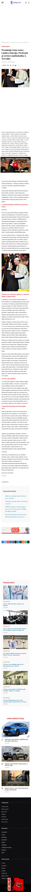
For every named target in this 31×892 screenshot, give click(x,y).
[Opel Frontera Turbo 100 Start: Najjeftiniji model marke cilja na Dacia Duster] (15, 729)
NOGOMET (4, 832)
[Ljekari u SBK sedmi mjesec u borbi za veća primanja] (15, 592)
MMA (3, 852)
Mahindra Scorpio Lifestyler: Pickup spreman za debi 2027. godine (16, 764)
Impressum (4, 865)
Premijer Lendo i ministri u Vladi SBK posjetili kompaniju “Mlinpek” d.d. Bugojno (14, 690)
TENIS (3, 834)
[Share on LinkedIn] (15, 65)
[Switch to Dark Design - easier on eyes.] (28, 2)
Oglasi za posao (5, 809)
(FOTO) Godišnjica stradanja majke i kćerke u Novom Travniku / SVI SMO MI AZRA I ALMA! (15, 509)
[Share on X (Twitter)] (10, 65)
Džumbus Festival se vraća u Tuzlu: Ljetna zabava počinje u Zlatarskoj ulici (16, 789)
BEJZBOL (4, 850)
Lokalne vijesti (5, 806)
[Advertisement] (15, 23)
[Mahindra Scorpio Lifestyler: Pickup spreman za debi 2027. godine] (15, 754)
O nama (3, 863)
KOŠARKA (4, 837)
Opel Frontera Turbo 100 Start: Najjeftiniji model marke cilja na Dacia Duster (16, 740)
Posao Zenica (5, 822)
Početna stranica (5, 42)
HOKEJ (3, 842)
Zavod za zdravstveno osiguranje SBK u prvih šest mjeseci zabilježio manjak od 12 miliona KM (14, 629)
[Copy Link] (13, 65)
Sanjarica (4, 814)
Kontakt (3, 868)
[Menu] (3, 2)
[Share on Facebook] (8, 65)
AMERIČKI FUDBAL (7, 847)
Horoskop (4, 816)
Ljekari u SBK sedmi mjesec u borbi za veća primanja (13, 604)
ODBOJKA (4, 845)
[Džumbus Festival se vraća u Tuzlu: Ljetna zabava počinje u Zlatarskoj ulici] (15, 778)
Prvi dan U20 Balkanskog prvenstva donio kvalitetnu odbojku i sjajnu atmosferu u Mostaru (14, 701)
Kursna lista (4, 811)
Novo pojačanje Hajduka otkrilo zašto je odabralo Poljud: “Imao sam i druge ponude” (14, 654)
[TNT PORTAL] (15, 2)
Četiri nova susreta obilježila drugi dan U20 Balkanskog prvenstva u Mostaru (13, 665)
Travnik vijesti (6, 46)
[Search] (26, 2)
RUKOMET (4, 840)
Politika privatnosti (6, 878)
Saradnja (3, 870)
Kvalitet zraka (5, 819)
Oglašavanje (4, 873)
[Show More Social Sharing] (18, 65)
